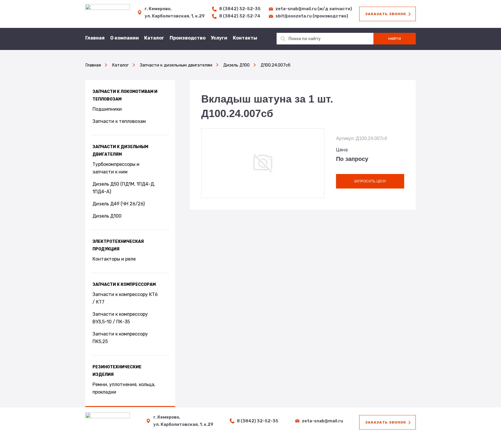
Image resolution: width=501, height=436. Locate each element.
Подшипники (107, 109)
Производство (188, 38)
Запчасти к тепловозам (119, 121)
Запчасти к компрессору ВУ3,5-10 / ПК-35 (120, 317)
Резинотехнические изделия (116, 371)
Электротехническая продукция (118, 245)
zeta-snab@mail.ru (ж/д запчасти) (313, 8)
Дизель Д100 (106, 216)
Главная (95, 38)
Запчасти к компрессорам (124, 284)
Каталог (154, 38)
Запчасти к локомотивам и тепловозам (124, 95)
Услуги (219, 38)
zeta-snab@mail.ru (322, 421)
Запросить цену (370, 181)
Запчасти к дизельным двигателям (120, 150)
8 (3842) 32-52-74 (239, 16)
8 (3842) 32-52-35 (240, 8)
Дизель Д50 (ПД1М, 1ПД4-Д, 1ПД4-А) (123, 187)
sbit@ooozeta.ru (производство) (311, 16)
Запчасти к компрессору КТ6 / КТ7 (125, 298)
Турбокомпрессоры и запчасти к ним (115, 168)
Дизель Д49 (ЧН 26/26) (118, 204)
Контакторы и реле (114, 259)
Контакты (245, 38)
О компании (124, 38)
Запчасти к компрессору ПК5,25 (120, 337)
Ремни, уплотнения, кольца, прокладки (123, 388)
